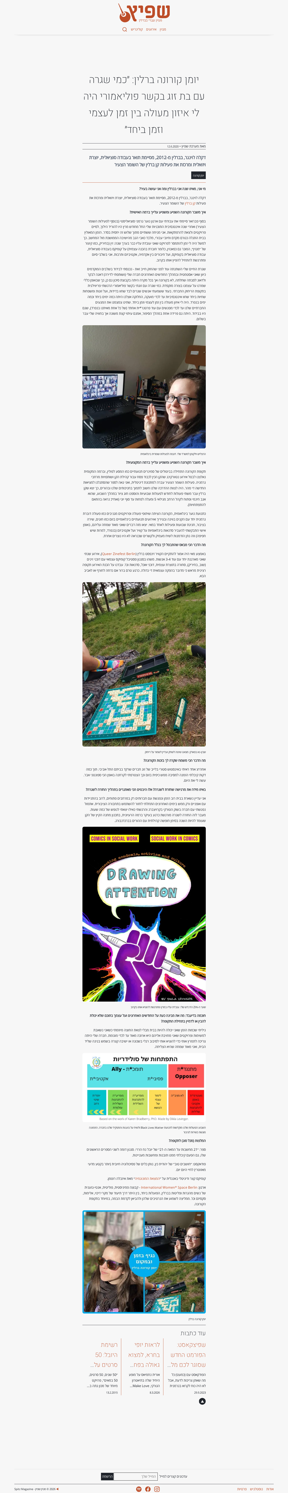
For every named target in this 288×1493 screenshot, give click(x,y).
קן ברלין (190, 203)
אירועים (151, 29)
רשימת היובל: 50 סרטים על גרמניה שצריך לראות (102, 1364)
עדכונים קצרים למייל (173, 1476)
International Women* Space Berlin (169, 1187)
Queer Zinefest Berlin (119, 553)
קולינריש (137, 29)
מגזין (163, 29)
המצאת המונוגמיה (147, 1178)
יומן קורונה (198, 175)
